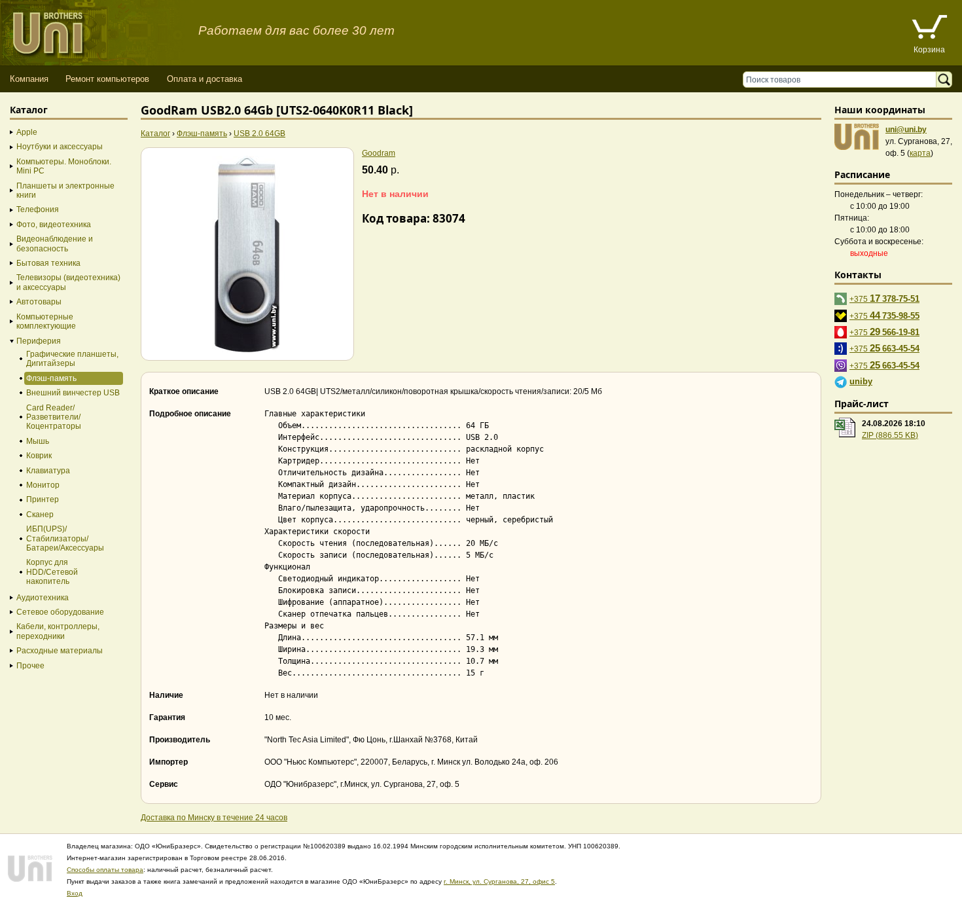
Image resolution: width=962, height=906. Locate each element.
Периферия (38, 341)
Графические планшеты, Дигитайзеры (72, 359)
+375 (884, 298)
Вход (74, 893)
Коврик (39, 455)
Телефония (37, 209)
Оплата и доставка (204, 79)
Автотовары (39, 301)
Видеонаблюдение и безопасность (54, 243)
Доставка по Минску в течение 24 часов (214, 817)
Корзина (929, 49)
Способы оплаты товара (105, 869)
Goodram (378, 153)
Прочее (30, 665)
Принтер (42, 499)
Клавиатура (48, 470)
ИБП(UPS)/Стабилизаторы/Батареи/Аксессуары (65, 538)
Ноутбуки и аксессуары (59, 146)
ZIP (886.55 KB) (890, 435)
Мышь (37, 441)
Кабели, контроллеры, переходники (57, 631)
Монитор (43, 485)
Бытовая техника (48, 263)
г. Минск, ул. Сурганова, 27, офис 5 (499, 881)
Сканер (40, 514)
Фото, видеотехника (53, 224)
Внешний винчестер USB (73, 392)
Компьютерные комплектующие (46, 321)
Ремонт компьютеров (107, 79)
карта (920, 153)
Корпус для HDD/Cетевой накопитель (52, 572)
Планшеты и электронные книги (65, 190)
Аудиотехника (42, 597)
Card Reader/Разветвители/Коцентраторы (53, 417)
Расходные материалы (59, 650)
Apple (26, 132)
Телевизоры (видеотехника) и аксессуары (68, 282)
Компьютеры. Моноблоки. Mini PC (63, 166)
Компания (29, 79)
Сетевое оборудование (60, 612)
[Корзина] (929, 28)
